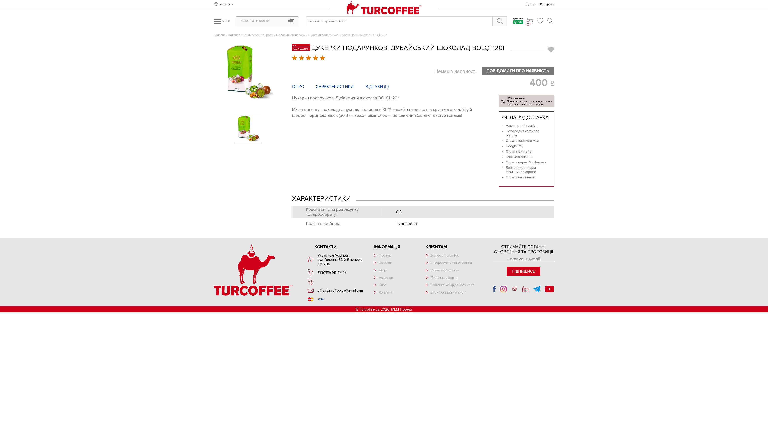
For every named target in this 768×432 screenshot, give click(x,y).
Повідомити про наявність (518, 70)
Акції (382, 270)
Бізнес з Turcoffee (445, 255)
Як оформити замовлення (451, 263)
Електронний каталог (448, 292)
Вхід (533, 4)
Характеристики (335, 86)
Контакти (386, 292)
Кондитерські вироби (258, 35)
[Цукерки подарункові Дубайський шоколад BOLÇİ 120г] (248, 72)
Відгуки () (377, 86)
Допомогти (518, 19)
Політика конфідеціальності (452, 285)
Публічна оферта (444, 278)
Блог (382, 285)
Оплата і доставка (445, 270)
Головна (219, 35)
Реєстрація (547, 4)
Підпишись (523, 271)
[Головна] (384, 7)
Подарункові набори (290, 35)
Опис (298, 86)
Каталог (234, 35)
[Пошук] (550, 21)
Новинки (386, 278)
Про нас (385, 255)
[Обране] (540, 21)
